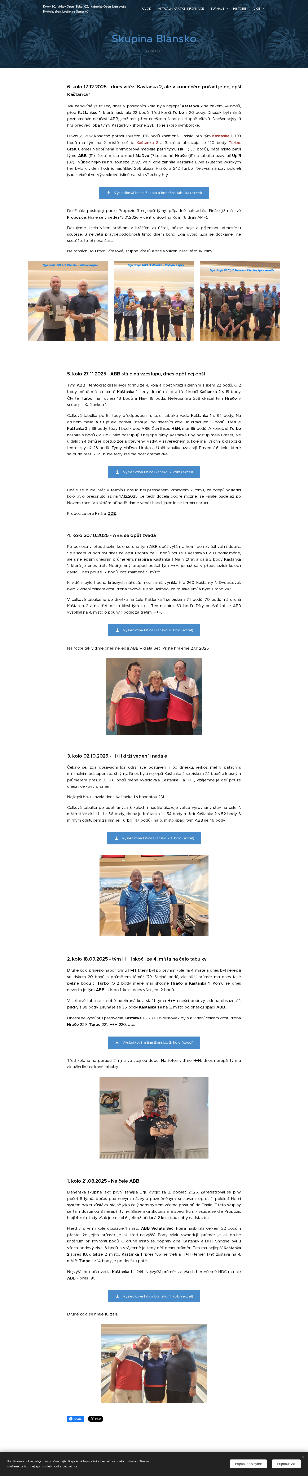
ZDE (112, 513)
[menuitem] (148, 8)
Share (78, 1419)
